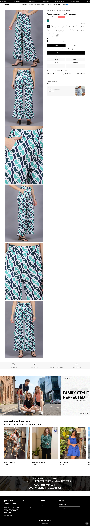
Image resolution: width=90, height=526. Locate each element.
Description (49, 76)
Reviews (48, 83)
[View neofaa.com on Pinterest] (48, 520)
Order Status (25, 509)
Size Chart (24, 513)
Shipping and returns (51, 79)
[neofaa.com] (6, 4)
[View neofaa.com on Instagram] (39, 520)
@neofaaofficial (11, 424)
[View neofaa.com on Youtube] (51, 520)
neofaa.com (46, 523)
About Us (43, 503)
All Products (52, 10)
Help (23, 500)
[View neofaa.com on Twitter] (45, 520)
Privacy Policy (25, 505)
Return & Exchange (26, 507)
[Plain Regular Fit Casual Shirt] (80, 91)
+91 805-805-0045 (8, 515)
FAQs (23, 503)
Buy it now (76, 45)
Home (48, 10)
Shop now (6, 464)
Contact (24, 511)
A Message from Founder (52, 81)
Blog (42, 505)
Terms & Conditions (26, 515)
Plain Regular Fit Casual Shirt (54, 89)
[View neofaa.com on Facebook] (42, 520)
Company (43, 500)
